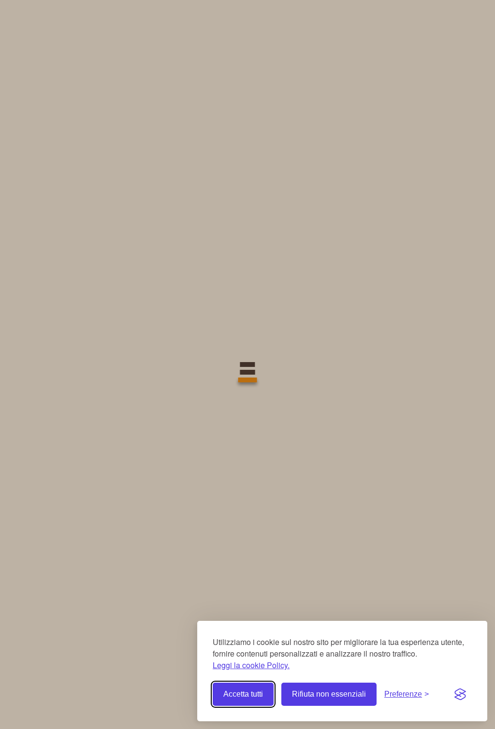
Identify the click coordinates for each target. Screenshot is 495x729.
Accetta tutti (243, 694)
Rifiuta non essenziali (329, 694)
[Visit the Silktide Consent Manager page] (460, 694)
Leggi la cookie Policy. (251, 665)
